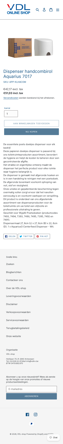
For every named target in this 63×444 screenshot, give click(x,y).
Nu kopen (31, 131)
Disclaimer (12, 304)
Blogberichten (13, 272)
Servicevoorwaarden (17, 320)
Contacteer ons (14, 280)
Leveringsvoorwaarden (18, 296)
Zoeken (10, 264)
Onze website (13, 336)
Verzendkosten (10, 97)
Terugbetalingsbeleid (17, 328)
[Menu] (57, 9)
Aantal (7, 108)
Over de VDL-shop (16, 288)
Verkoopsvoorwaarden (18, 312)
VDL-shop (21, 434)
